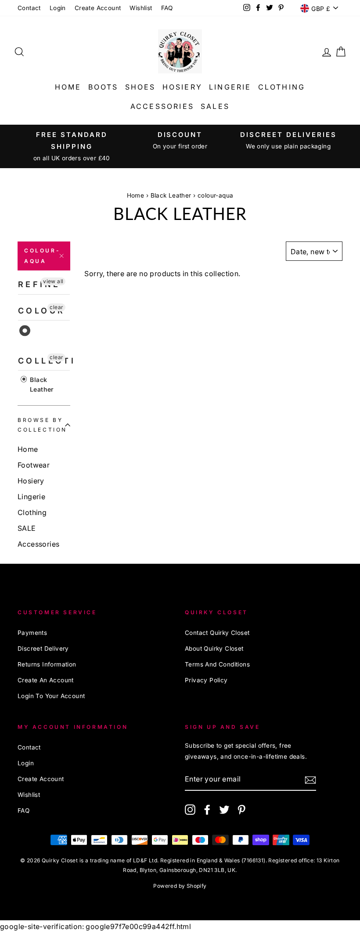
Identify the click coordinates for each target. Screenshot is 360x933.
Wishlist (141, 7)
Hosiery (182, 87)
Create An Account (46, 680)
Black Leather (171, 195)
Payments (32, 632)
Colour (41, 310)
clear (56, 307)
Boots (103, 87)
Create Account (98, 7)
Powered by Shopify (179, 886)
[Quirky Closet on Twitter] (224, 809)
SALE (27, 528)
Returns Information (47, 664)
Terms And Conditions (217, 664)
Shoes (140, 87)
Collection (44, 360)
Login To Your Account (51, 695)
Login (58, 7)
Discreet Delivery (43, 648)
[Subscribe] (310, 779)
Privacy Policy (206, 680)
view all (53, 281)
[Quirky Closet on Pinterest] (241, 809)
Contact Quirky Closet (217, 632)
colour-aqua (42, 255)
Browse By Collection (42, 425)
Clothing (282, 87)
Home (68, 87)
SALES (215, 106)
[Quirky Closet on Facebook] (207, 809)
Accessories (162, 106)
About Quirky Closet (214, 648)
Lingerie (230, 87)
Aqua (25, 331)
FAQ (167, 7)
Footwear (34, 465)
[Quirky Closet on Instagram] (190, 809)
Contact (29, 7)
